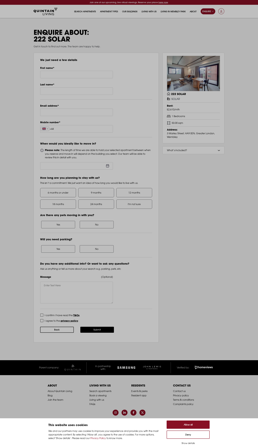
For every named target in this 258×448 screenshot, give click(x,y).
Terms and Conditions (57, 315)
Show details (188, 443)
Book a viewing (98, 395)
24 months (96, 204)
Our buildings (129, 11)
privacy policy (69, 320)
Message (45, 277)
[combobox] (45, 129)
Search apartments (85, 11)
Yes (58, 224)
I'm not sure (134, 204)
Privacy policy (181, 395)
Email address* (49, 105)
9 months (96, 192)
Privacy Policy (52, 320)
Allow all (188, 424)
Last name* (47, 84)
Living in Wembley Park (173, 11)
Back (57, 329)
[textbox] (45, 129)
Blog (50, 395)
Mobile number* (50, 122)
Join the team (55, 399)
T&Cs (76, 315)
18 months (58, 204)
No (96, 224)
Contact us (179, 391)
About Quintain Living (60, 391)
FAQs (92, 404)
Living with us (149, 11)
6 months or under (58, 192)
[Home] (45, 11)
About (193, 11)
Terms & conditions (183, 399)
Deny (188, 434)
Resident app (138, 395)
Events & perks (139, 391)
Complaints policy (183, 404)
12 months (134, 192)
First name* (47, 68)
